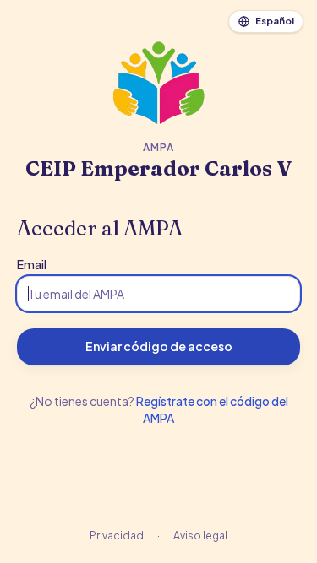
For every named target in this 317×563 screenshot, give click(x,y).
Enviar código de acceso (158, 346)
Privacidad (117, 535)
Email (31, 264)
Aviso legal (200, 535)
